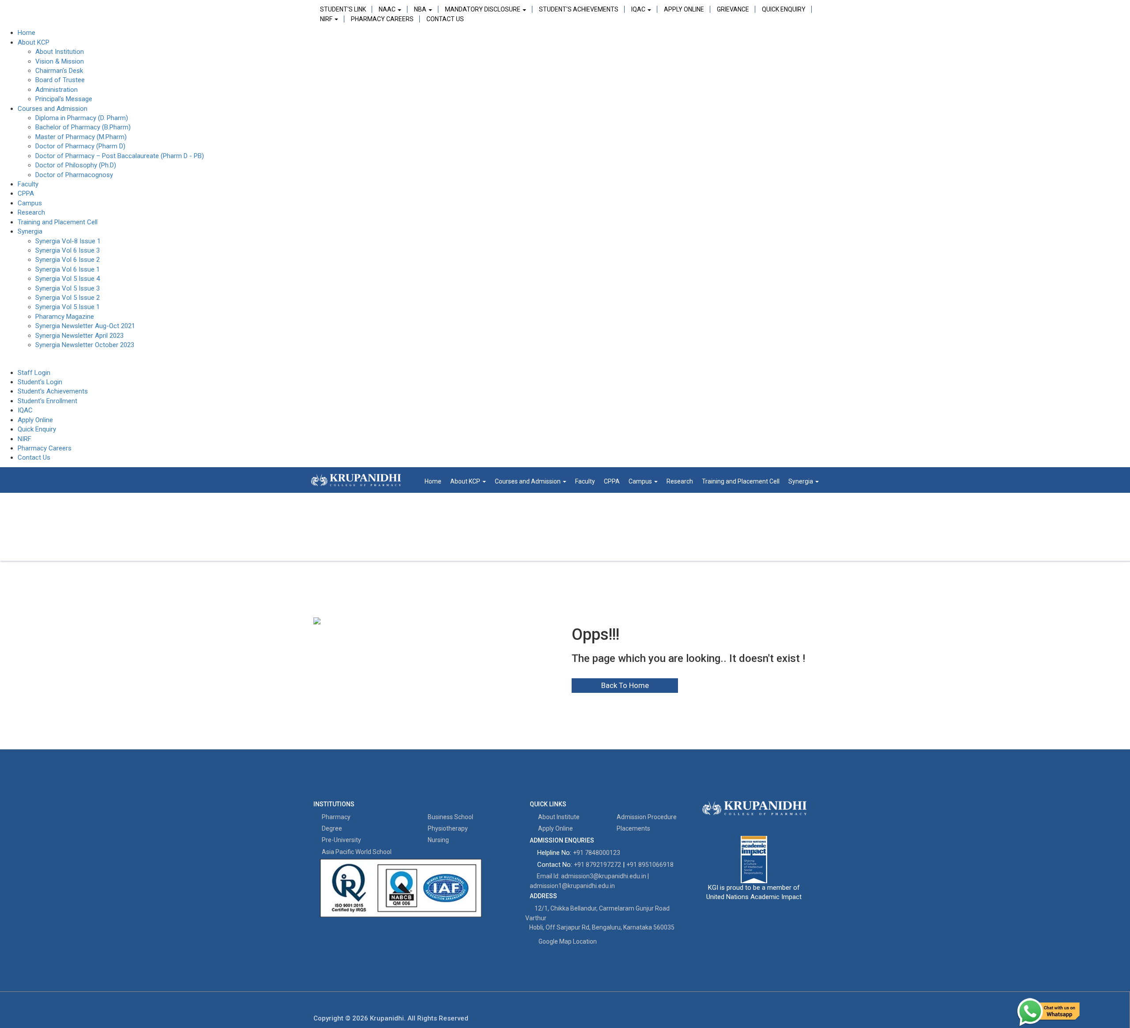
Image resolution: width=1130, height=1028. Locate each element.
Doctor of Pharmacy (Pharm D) (80, 146)
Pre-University (340, 839)
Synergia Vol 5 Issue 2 (67, 298)
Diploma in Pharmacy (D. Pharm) (81, 118)
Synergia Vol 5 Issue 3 (67, 288)
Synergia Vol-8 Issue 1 (68, 241)
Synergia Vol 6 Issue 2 (67, 260)
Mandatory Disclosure (483, 9)
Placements (632, 828)
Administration (56, 90)
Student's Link (343, 9)
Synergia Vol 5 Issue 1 (67, 307)
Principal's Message (63, 99)
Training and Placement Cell (58, 222)
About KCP (33, 42)
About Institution (59, 52)
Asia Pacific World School (356, 851)
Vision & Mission (59, 61)
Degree (331, 828)
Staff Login (34, 373)
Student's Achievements (578, 9)
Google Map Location (568, 941)
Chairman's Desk (59, 71)
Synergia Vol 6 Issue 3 (67, 250)
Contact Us (445, 19)
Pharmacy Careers (382, 19)
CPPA (26, 193)
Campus (30, 203)
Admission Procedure (646, 816)
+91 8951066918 (650, 864)
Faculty (28, 184)
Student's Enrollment (47, 401)
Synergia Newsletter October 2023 (84, 345)
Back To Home (625, 685)
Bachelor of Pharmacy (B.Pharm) (83, 127)
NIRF (327, 19)
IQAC (639, 9)
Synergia (30, 231)
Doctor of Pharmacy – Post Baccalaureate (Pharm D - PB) (119, 156)
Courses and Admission (52, 109)
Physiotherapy (447, 828)
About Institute (558, 816)
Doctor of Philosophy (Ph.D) (75, 165)
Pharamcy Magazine (64, 317)
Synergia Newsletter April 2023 (79, 336)
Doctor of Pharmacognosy (74, 175)
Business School (449, 816)
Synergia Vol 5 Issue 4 (67, 279)
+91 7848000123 (596, 852)
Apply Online (684, 9)
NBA (421, 9)
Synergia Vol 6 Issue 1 (67, 269)
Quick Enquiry (784, 9)
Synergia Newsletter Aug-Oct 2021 (85, 326)
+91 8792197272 (597, 864)
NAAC (388, 9)
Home (26, 33)
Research (31, 212)
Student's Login (40, 382)
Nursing (437, 839)
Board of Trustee (60, 80)
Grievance (733, 9)
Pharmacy (335, 816)
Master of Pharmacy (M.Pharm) (81, 137)
